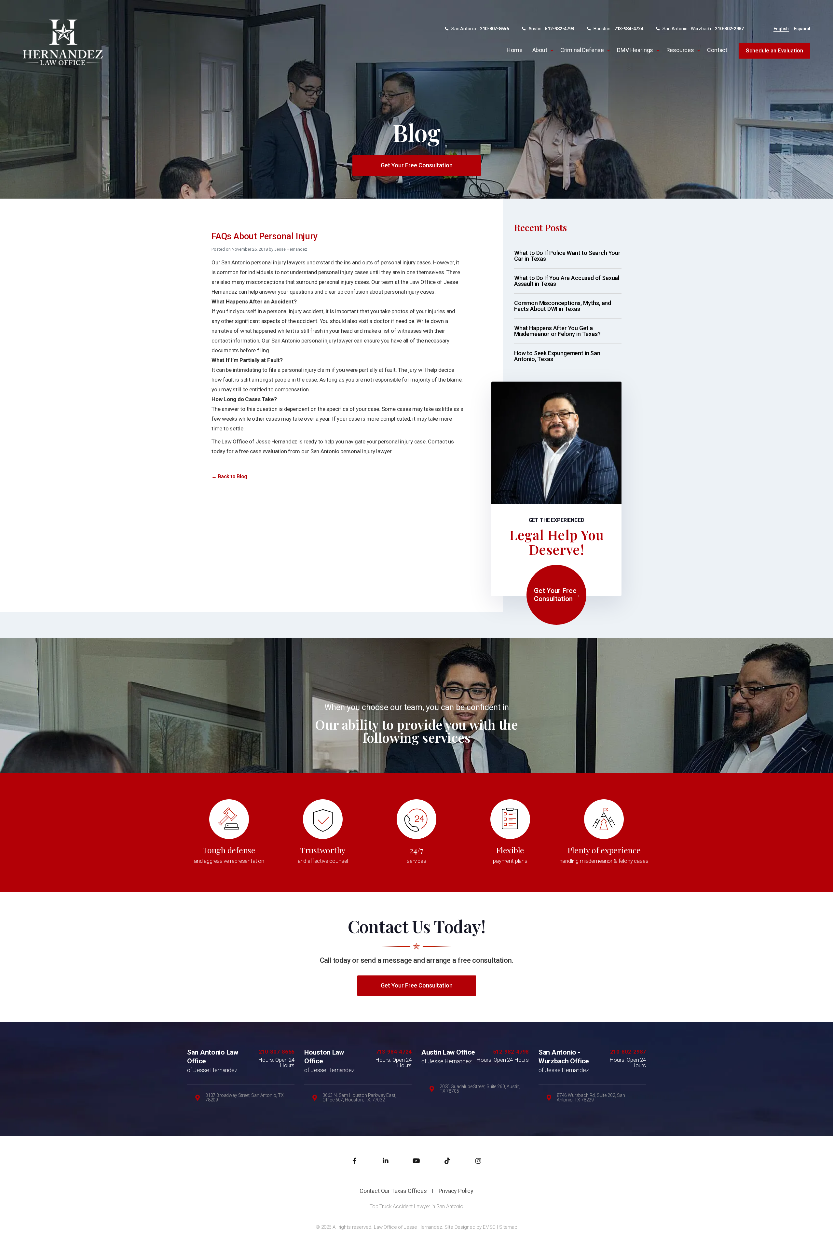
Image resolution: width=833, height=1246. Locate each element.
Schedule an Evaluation (774, 50)
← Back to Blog (229, 476)
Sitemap (508, 1227)
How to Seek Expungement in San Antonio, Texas (557, 356)
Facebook (354, 1161)
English (781, 28)
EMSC (489, 1227)
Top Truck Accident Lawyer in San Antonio (416, 1206)
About (539, 50)
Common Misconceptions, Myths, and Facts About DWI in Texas (562, 306)
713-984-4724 (628, 28)
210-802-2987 (729, 28)
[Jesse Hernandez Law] (63, 42)
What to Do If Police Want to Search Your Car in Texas (567, 255)
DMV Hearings (635, 50)
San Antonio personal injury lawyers (263, 262)
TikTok (447, 1161)
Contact (717, 50)
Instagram (478, 1161)
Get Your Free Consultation (417, 165)
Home (514, 50)
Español (802, 28)
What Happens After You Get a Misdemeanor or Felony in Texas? (557, 331)
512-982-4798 (559, 28)
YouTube (416, 1161)
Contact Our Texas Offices (393, 1191)
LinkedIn (385, 1161)
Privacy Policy (456, 1191)
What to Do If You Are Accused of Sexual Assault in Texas (566, 280)
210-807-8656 (494, 28)
